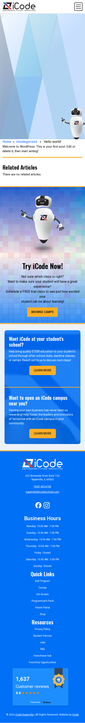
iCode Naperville (24, 714)
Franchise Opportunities (42, 662)
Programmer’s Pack (43, 600)
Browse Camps (42, 312)
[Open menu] (78, 6)
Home (6, 142)
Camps (43, 587)
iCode (75, 714)
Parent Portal (42, 607)
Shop (42, 614)
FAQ (42, 649)
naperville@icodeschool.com (42, 492)
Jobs (42, 642)
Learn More (42, 370)
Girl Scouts (42, 594)
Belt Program (42, 581)
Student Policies (42, 635)
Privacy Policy (42, 629)
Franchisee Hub (42, 655)
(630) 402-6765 (42, 486)
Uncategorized (26, 142)
